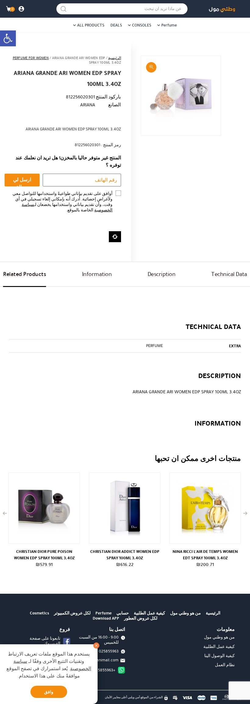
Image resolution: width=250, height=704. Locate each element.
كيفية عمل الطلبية (149, 613)
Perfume (169, 25)
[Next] (5, 513)
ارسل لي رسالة (22, 181)
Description (162, 274)
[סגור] (96, 645)
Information (97, 274)
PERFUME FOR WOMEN (31, 58)
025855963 (109, 651)
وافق (48, 692)
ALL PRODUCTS (90, 25)
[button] (8, 38)
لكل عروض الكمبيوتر (72, 613)
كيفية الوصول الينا (219, 656)
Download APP (106, 618)
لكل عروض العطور (140, 618)
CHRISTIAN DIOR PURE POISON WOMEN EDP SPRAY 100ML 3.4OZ (44, 554)
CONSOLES (141, 25)
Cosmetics (39, 613)
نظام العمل (225, 665)
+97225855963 (102, 670)
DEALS (116, 25)
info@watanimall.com (99, 660)
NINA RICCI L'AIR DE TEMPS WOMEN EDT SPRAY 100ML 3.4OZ (205, 554)
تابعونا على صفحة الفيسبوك (45, 640)
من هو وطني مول (185, 613)
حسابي (122, 613)
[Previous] (245, 513)
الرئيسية (114, 58)
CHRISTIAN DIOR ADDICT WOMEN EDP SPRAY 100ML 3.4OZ (124, 554)
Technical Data (229, 274)
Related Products (24, 274)
